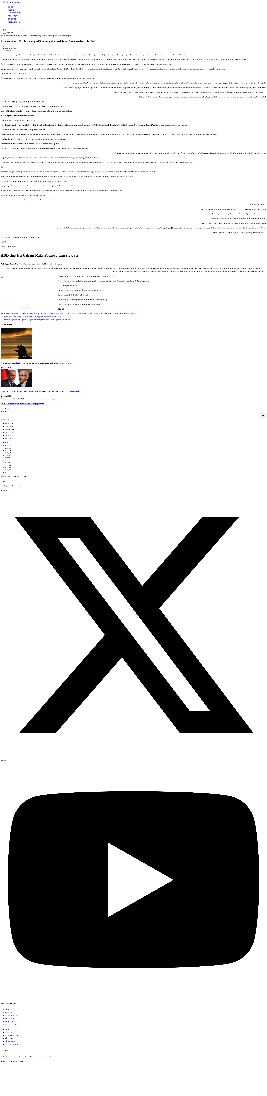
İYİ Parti (56, 313)
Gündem (8, 50)
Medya (79, 313)
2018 (6, 465)
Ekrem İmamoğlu (34, 313)
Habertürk (44, 313)
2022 (6, 455)
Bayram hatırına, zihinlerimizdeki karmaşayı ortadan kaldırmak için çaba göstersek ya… (37, 363)
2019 (6, 462)
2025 (6, 448)
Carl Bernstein (23, 313)
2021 (6, 458)
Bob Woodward (12, 313)
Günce (7, 432)
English (7, 426)
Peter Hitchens (107, 313)
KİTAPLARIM (10, 1022)
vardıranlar (58, 181)
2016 (6, 470)
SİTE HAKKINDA (11, 1025)
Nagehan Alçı (97, 313)
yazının (152, 97)
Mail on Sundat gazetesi (68, 313)
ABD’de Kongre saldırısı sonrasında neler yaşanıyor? (22, 404)
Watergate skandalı (130, 313)
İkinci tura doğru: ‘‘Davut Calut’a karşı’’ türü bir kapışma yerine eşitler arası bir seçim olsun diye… (41, 391)
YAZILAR (8, 1013)
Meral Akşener (87, 313)
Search (3, 411)
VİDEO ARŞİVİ (10, 1018)
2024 (6, 450)
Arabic (7, 423)
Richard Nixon (118, 313)
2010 (6, 472)
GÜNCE (8, 1010)
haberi (43, 264)
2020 (6, 460)
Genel (7, 429)
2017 (6, 467)
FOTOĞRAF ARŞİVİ (12, 1015)
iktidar (51, 313)
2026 (6, 445)
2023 (6, 453)
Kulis (7, 438)
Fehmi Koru (9, 46)
